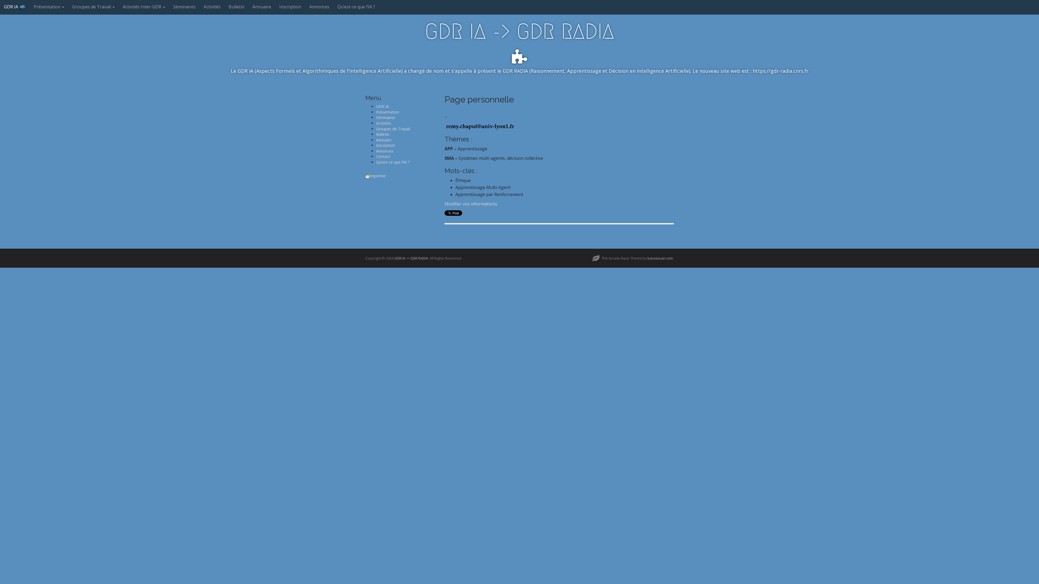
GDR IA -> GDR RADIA (519, 31)
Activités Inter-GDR (142, 7)
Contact (383, 156)
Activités (212, 7)
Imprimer (378, 175)
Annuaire (261, 7)
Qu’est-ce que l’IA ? (356, 7)
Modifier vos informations (471, 204)
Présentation (47, 7)
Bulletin (236, 7)
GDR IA (11, 7)
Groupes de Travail (92, 7)
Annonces (319, 7)
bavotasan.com (660, 258)
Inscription (290, 7)
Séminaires (184, 7)
